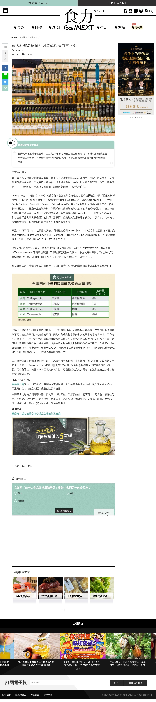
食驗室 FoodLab (38, 3)
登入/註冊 (99, 10)
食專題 (19, 27)
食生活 (102, 27)
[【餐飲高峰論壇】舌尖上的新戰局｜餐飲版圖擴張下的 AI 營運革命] (136, 79)
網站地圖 (48, 694)
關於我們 (6, 694)
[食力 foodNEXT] (78, 20)
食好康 (137, 27)
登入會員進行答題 (64, 510)
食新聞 (54, 27)
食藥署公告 (18, 384)
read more (104, 516)
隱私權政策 (20, 694)
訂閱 (116, 682)
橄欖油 (21, 500)
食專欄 (119, 27)
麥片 (72, 493)
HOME (14, 37)
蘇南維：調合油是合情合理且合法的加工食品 (36, 413)
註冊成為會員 (136, 682)
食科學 (36, 27)
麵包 (20, 493)
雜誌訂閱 (35, 694)
